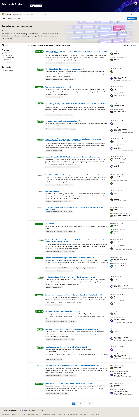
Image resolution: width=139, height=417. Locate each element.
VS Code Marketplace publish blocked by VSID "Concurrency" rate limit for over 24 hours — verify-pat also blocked (74, 240)
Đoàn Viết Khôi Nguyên (120, 159)
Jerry (115, 141)
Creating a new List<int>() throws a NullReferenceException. (67, 347)
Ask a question (132, 18)
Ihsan (115, 193)
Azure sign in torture (52, 191)
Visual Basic (49, 224)
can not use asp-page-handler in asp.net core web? (63, 311)
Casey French (117, 279)
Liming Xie (116, 242)
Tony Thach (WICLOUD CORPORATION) (120, 78)
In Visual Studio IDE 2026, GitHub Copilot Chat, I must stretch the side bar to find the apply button (75, 208)
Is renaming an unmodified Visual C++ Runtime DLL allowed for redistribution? (73, 295)
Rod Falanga (117, 385)
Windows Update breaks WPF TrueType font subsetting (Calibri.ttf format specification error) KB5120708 (76, 52)
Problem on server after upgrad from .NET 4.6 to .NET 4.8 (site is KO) (69, 258)
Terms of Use (62, 414)
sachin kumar (117, 367)
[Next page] (92, 403)
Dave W (116, 225)
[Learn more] (11, 55)
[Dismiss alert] (135, 3)
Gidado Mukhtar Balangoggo (122, 215)
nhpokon (116, 297)
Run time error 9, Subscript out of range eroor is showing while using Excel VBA (74, 365)
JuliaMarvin (117, 199)
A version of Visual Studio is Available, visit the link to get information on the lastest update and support (75, 104)
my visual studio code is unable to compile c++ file (63, 121)
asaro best (116, 183)
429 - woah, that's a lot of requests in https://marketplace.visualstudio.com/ (72, 329)
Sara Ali (116, 209)
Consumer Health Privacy (49, 414)
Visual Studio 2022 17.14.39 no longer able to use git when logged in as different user (75, 175)
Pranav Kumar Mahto (119, 123)
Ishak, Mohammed (119, 105)
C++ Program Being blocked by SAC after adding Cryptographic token (70, 277)
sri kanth (116, 331)
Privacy (37, 414)
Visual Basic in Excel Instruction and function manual (64, 69)
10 (89, 404)
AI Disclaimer (5, 414)
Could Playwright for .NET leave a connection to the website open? (69, 383)
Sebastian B (117, 177)
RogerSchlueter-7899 (119, 89)
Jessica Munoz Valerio (120, 111)
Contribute (31, 414)
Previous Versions (16, 414)
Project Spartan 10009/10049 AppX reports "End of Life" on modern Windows (72, 157)
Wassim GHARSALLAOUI (120, 259)
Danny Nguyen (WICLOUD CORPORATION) (121, 147)
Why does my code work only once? (58, 87)
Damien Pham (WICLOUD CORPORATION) (121, 130)
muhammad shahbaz (119, 266)
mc (114, 313)
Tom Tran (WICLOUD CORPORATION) (119, 320)
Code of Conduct (72, 414)
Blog (23, 414)
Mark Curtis (117, 349)
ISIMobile (116, 53)
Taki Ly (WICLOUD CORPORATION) (123, 248)
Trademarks (83, 414)
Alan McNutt (117, 71)
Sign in (135, 14)
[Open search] (131, 14)
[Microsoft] (3, 14)
